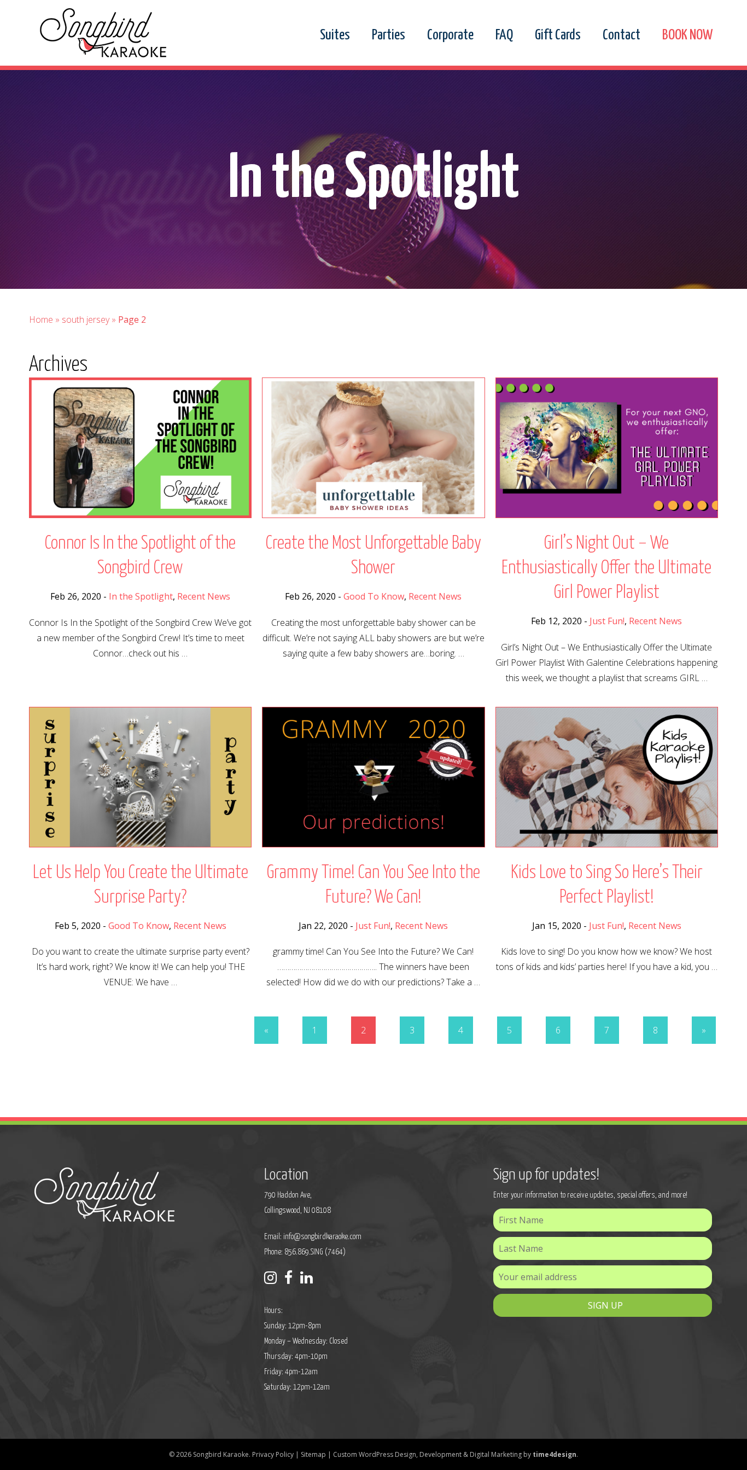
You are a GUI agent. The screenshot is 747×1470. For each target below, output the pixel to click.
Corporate (450, 35)
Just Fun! (607, 621)
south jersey (85, 319)
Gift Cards (558, 35)
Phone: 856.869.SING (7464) (305, 1252)
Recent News (203, 596)
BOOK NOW (687, 35)
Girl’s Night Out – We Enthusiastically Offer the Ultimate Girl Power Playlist (606, 568)
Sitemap (313, 1454)
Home (41, 319)
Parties (388, 35)
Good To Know (373, 596)
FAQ (504, 35)
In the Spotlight (141, 596)
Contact (621, 35)
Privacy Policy (273, 1454)
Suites (335, 35)
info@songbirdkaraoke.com (322, 1237)
